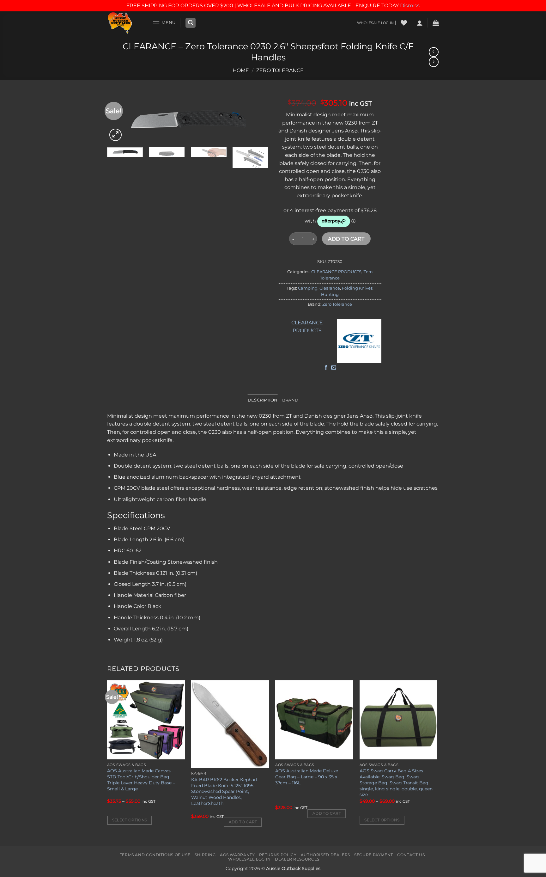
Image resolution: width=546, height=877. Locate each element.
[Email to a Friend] (333, 368)
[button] (164, 23)
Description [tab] (263, 400)
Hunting (330, 294)
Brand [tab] (290, 400)
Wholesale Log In (249, 859)
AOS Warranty (237, 854)
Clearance (329, 288)
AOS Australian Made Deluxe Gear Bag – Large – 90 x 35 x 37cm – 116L (306, 776)
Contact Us (411, 854)
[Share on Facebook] (326, 368)
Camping (308, 288)
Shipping (205, 854)
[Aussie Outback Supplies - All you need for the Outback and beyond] (125, 22)
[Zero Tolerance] (359, 341)
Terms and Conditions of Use (155, 854)
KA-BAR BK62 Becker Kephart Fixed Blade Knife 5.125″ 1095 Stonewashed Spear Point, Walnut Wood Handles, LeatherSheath (224, 791)
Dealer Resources (297, 859)
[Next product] (434, 52)
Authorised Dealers (325, 854)
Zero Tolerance (280, 70)
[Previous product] (434, 62)
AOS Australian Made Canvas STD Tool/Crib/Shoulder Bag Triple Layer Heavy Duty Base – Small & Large (141, 779)
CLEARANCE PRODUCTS (336, 271)
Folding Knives (357, 288)
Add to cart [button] (243, 822)
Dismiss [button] (410, 6)
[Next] (257, 118)
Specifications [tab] (136, 515)
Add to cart (346, 239)
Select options (129, 820)
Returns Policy (278, 854)
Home (241, 70)
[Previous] (107, 762)
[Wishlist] (404, 23)
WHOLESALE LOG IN (375, 23)
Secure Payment (373, 854)
